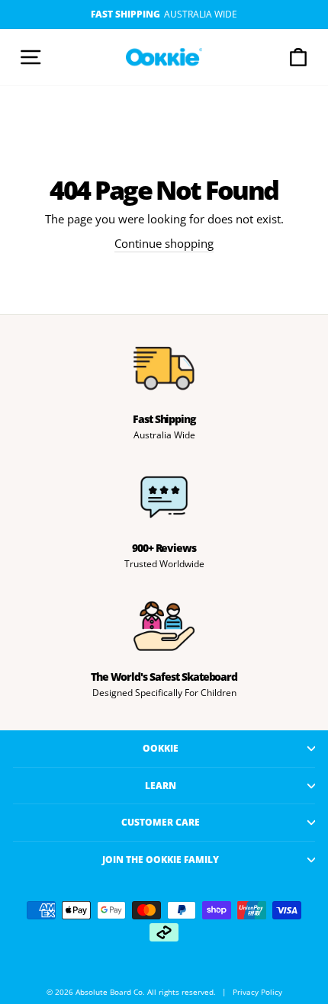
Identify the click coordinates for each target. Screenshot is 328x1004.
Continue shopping (164, 243)
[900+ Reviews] (164, 497)
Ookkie (160, 748)
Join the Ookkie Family (160, 859)
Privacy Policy (257, 992)
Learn (160, 785)
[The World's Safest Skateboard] (164, 625)
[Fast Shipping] (164, 368)
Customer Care (160, 822)
